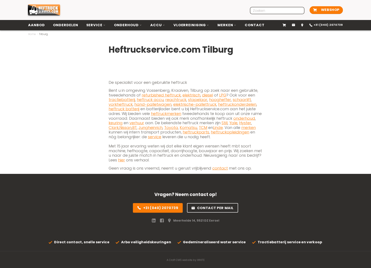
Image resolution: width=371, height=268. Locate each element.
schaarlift (242, 99)
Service (94, 25)
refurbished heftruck (161, 95)
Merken (225, 25)
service (154, 136)
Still (225, 123)
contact (220, 168)
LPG (222, 95)
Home (32, 34)
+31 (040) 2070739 (160, 207)
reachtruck (175, 99)
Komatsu (188, 127)
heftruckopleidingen (230, 132)
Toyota (171, 127)
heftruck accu (150, 99)
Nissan (125, 127)
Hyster (245, 123)
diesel (207, 95)
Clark (114, 127)
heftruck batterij (124, 109)
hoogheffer (220, 99)
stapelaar (197, 99)
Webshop (329, 9)
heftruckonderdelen (237, 104)
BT (134, 127)
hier (121, 160)
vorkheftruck (121, 104)
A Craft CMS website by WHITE (186, 260)
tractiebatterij (122, 99)
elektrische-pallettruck (194, 104)
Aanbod (36, 25)
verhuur (136, 123)
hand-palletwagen (153, 104)
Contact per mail (215, 207)
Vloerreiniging (189, 25)
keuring (116, 123)
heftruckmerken (166, 113)
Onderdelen (65, 25)
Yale (233, 123)
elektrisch (191, 95)
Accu (156, 25)
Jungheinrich (150, 127)
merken (248, 127)
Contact (255, 25)
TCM (203, 127)
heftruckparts (196, 132)
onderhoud (244, 118)
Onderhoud (126, 25)
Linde (218, 127)
